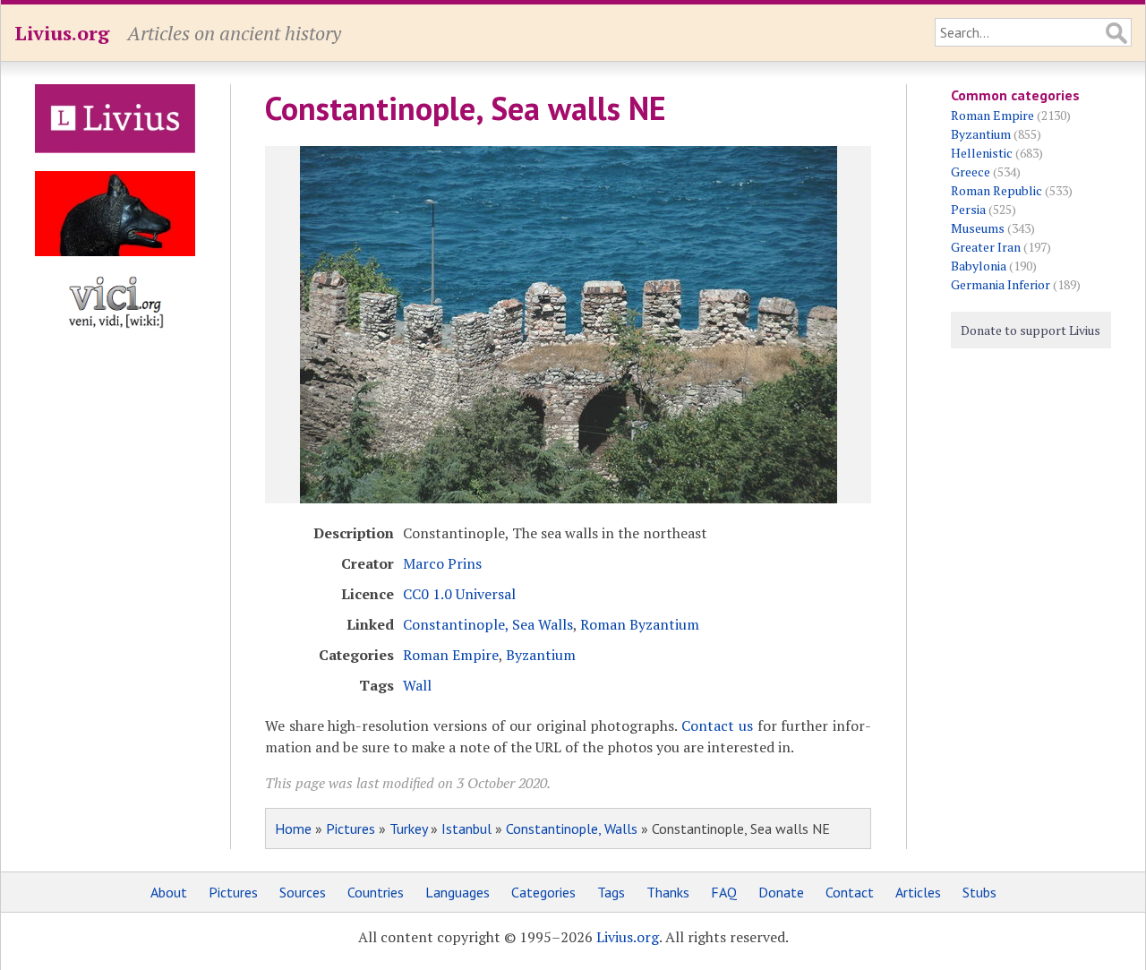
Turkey (408, 828)
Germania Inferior (1000, 284)
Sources (302, 892)
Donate (781, 892)
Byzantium (541, 655)
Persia (968, 209)
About (168, 892)
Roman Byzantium (639, 624)
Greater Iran (986, 246)
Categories (543, 892)
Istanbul (466, 828)
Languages (457, 892)
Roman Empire (451, 655)
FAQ (724, 892)
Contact (849, 892)
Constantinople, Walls (571, 828)
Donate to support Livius (1030, 330)
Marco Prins (442, 563)
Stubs (979, 892)
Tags (611, 892)
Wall (417, 685)
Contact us (717, 725)
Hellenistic (982, 152)
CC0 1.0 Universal (459, 594)
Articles (918, 892)
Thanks (667, 892)
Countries (375, 892)
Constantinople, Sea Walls (488, 624)
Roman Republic (996, 190)
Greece (970, 171)
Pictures (350, 828)
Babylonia (978, 265)
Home (293, 828)
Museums (978, 227)
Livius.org (61, 33)
